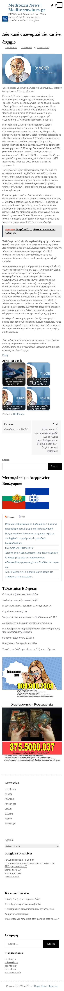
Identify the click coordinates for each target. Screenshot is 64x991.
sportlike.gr (10, 965)
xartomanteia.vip (13, 873)
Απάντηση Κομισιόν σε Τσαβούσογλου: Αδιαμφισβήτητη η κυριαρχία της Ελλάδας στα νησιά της (32, 562)
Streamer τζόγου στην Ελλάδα (18, 637)
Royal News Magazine (46, 986)
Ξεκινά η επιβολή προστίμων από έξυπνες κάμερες (28, 649)
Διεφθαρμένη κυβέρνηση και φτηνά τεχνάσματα (27, 623)
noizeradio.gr (11, 962)
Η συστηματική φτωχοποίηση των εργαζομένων (27, 605)
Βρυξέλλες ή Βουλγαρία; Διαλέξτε (19, 643)
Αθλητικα (9, 798)
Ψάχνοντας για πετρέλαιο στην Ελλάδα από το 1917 (29, 617)
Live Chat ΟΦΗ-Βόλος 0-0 (19, 547)
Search (5, 459)
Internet (10, 517)
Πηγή (5, 355)
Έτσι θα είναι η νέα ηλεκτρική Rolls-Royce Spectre (31, 552)
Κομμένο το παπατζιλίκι (14, 611)
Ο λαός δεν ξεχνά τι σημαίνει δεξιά (20, 594)
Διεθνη (8, 808)
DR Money (18, 414)
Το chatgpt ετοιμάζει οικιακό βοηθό (20, 600)
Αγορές (8, 794)
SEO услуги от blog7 (16, 866)
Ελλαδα (9, 813)
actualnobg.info (13, 972)
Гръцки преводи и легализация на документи (30, 863)
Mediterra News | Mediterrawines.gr (26, 7)
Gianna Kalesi (43, 47)
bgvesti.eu (10, 969)
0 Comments (26, 47)
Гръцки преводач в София (19, 859)
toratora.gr (10, 959)
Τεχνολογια (10, 823)
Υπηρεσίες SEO (13, 869)
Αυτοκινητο (10, 803)
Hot (23, 517)
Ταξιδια (8, 818)
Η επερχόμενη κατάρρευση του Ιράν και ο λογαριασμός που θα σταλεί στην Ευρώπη (31, 630)
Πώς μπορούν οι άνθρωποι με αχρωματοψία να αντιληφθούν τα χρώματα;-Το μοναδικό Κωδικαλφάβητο (30, 538)
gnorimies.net (12, 876)
